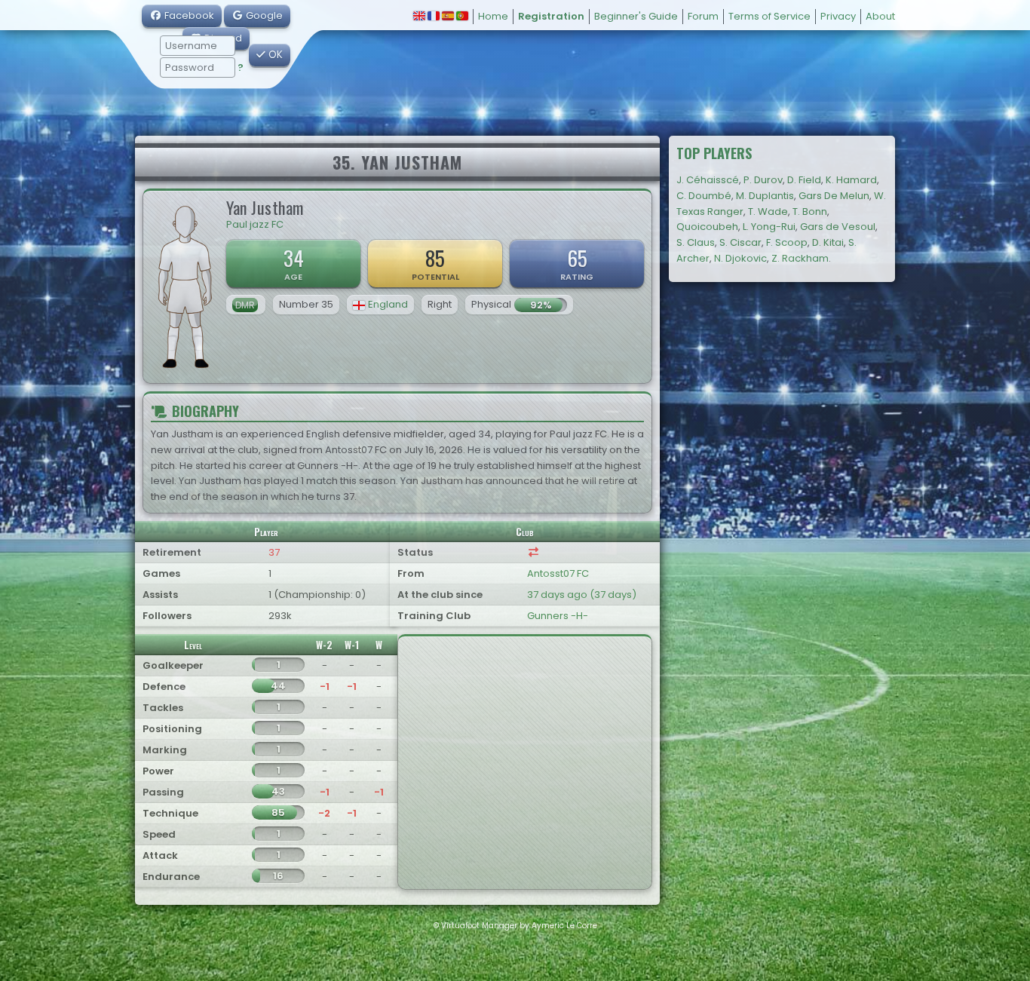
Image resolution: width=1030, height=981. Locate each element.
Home (493, 16)
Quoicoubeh (707, 226)
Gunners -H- (557, 616)
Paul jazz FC (255, 224)
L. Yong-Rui (769, 226)
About (880, 16)
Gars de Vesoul (837, 226)
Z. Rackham (800, 258)
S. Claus (695, 242)
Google (263, 15)
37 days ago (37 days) (581, 594)
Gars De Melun (834, 196)
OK (274, 55)
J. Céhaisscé (707, 180)
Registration (551, 16)
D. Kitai (828, 242)
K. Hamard (851, 180)
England (388, 304)
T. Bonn (809, 211)
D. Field (804, 180)
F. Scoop (787, 242)
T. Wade (768, 211)
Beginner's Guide (636, 16)
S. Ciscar (740, 242)
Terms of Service (769, 16)
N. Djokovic (740, 258)
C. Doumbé (703, 196)
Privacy (838, 16)
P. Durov (763, 180)
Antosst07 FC (558, 573)
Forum (703, 16)
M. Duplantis (765, 196)
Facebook (188, 15)
